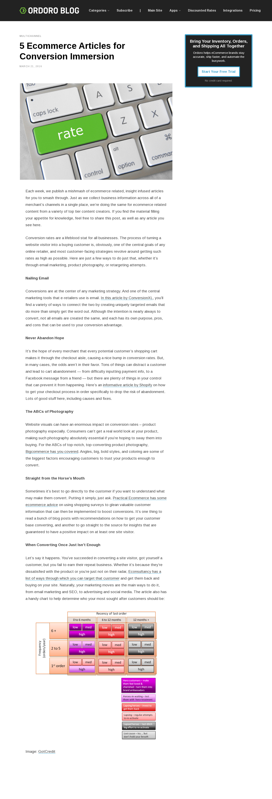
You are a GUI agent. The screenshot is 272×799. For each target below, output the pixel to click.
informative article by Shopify (127, 385)
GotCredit (46, 751)
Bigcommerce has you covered (51, 451)
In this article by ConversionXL (127, 298)
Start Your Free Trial (219, 72)
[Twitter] (9, 100)
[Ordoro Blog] (49, 10)
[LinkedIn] (9, 111)
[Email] (9, 122)
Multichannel (30, 36)
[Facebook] (9, 90)
